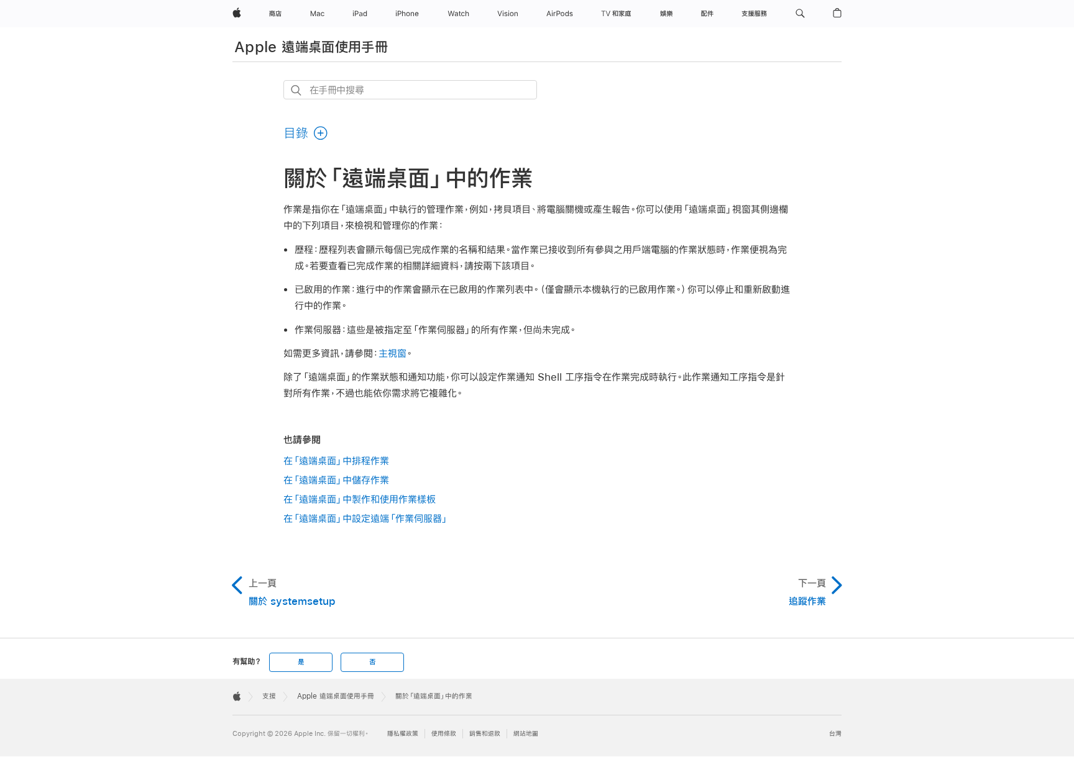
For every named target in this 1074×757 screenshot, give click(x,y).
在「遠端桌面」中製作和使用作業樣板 (359, 499)
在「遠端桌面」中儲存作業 (336, 479)
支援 (269, 696)
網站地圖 (525, 733)
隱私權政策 (402, 733)
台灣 (835, 733)
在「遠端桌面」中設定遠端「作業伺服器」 (365, 518)
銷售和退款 (484, 733)
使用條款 (443, 733)
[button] (800, 13)
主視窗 (392, 353)
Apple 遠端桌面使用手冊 (311, 46)
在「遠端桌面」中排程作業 (336, 460)
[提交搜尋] (296, 90)
